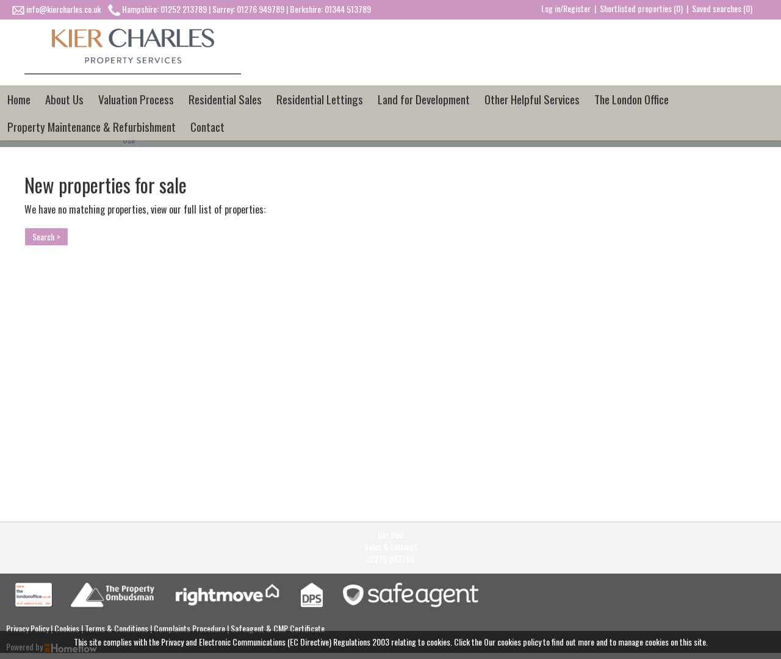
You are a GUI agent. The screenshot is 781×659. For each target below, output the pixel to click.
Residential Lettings (319, 98)
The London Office (631, 98)
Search (43, 236)
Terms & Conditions (117, 628)
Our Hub (391, 534)
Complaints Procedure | (192, 628)
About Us (64, 98)
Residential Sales (225, 98)
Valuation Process (136, 98)
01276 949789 (390, 559)
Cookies (67, 628)
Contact (207, 126)
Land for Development (424, 98)
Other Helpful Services (532, 98)
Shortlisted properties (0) (641, 8)
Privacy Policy (28, 628)
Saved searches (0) (722, 8)
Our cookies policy (513, 641)
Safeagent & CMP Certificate (278, 628)
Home (19, 98)
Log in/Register (566, 8)
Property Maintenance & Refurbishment (91, 126)
